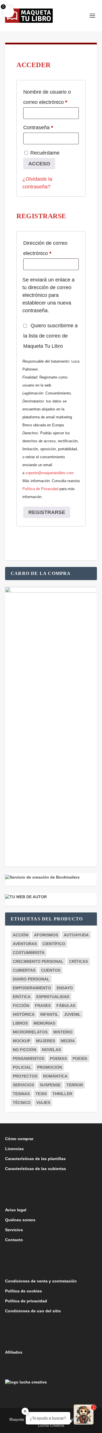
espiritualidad (52, 996)
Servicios (14, 1230)
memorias (44, 1023)
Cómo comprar (19, 1138)
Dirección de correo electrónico (49, 248)
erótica (22, 996)
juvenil (72, 1014)
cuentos (50, 970)
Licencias (14, 1148)
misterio (63, 1032)
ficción (21, 1005)
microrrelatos (30, 1032)
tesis (41, 1093)
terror (74, 1085)
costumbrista (28, 952)
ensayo (65, 988)
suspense (50, 1085)
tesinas (21, 1093)
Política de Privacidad (40, 489)
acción (20, 935)
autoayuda (76, 935)
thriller (62, 1093)
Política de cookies (23, 1291)
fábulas (65, 1005)
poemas (58, 1058)
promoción (49, 1067)
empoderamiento (32, 988)
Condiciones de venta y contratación (41, 1281)
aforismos (46, 935)
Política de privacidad (26, 1301)
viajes (43, 1102)
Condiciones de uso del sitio (33, 1311)
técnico (22, 1102)
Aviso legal (15, 1210)
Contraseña (50, 127)
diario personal (31, 979)
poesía (80, 1058)
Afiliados (13, 1352)
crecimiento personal (38, 961)
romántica (55, 1076)
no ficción (24, 1049)
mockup (21, 1041)
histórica (24, 1014)
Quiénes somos (20, 1220)
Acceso (39, 163)
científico (53, 943)
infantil (49, 1014)
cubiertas (24, 970)
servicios (23, 1085)
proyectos (25, 1076)
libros (20, 1023)
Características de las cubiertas (35, 1168)
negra (68, 1041)
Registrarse (46, 512)
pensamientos (28, 1058)
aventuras (25, 943)
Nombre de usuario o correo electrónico (51, 97)
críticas (78, 961)
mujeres (45, 1041)
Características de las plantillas (35, 1158)
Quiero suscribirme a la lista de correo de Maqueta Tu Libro (50, 336)
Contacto (14, 1239)
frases (43, 1005)
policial (22, 1067)
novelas (51, 1049)
